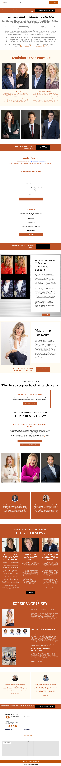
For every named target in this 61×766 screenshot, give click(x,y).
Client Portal (7, 732)
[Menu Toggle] (20, 2)
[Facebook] (9, 726)
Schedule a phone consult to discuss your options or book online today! (17, 10)
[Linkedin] (16, 726)
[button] (31, 199)
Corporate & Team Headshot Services (34, 46)
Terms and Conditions (27, 761)
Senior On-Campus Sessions (11, 733)
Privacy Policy (36, 761)
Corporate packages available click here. (38, 161)
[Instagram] (11, 726)
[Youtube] (13, 726)
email (43, 436)
